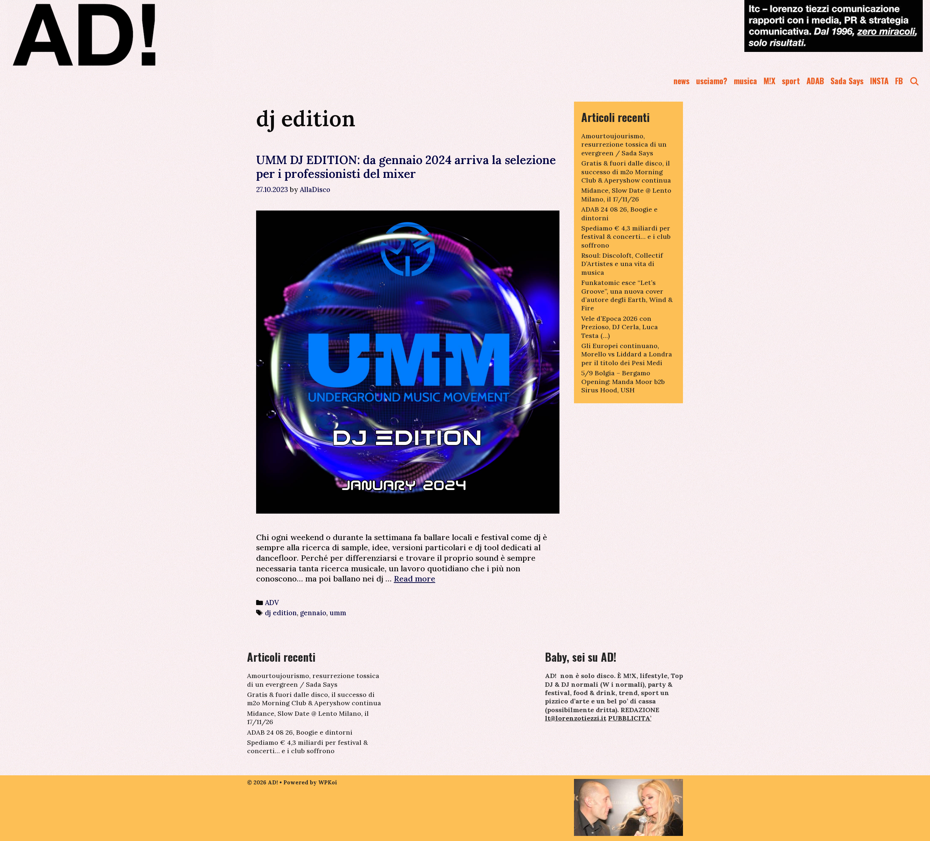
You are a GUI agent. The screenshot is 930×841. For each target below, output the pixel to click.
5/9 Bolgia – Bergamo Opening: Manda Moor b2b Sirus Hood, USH (623, 381)
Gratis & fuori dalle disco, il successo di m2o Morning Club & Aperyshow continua (626, 171)
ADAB (815, 80)
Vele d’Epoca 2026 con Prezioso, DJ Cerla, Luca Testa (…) (619, 327)
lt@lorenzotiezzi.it (575, 718)
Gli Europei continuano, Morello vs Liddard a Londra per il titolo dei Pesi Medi (626, 354)
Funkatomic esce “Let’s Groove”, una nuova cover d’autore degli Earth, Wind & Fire (626, 295)
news (682, 80)
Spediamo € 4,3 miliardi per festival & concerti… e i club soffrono (626, 236)
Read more (414, 578)
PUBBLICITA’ (629, 718)
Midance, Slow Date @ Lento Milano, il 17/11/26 (626, 194)
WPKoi (327, 782)
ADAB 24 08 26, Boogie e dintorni (299, 732)
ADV (272, 602)
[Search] (914, 81)
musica (745, 80)
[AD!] (110, 34)
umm (337, 612)
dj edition (281, 612)
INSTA (879, 80)
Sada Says (847, 80)
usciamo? (711, 80)
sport (791, 80)
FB (899, 80)
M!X (769, 80)
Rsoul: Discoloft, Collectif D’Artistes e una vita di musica (622, 264)
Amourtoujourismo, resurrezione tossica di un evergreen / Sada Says (624, 144)
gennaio (313, 612)
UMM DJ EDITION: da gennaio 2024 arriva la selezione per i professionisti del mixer (406, 166)
